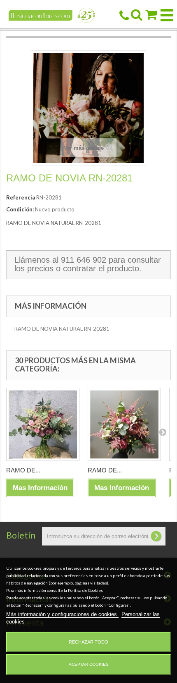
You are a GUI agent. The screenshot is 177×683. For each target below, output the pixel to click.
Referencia (20, 197)
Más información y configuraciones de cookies (62, 614)
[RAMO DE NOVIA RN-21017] (42, 424)
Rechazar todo (88, 641)
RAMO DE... (23, 470)
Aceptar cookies (89, 664)
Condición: (20, 209)
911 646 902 (83, 259)
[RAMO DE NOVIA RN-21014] (124, 424)
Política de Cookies (85, 590)
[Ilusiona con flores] (52, 14)
